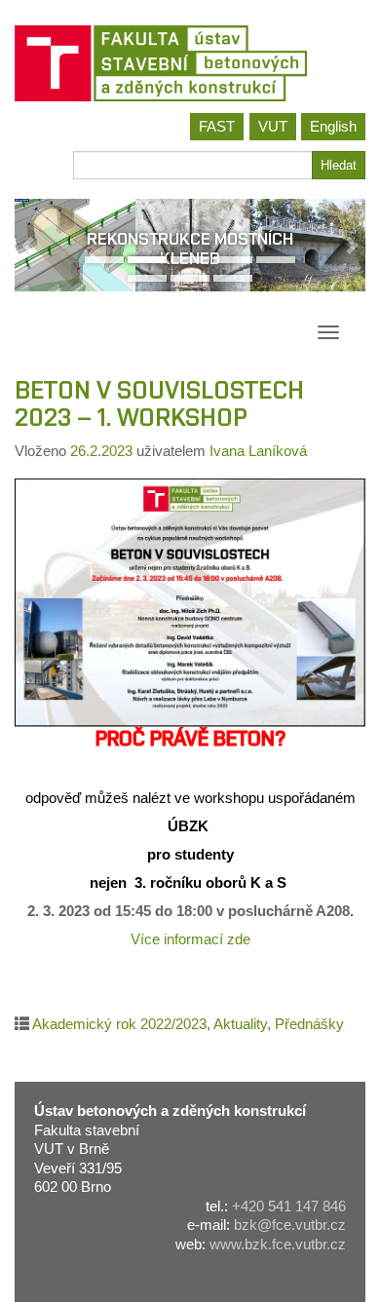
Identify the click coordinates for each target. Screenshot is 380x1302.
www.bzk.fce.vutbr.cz (277, 1244)
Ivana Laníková (258, 450)
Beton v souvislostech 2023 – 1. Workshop (159, 404)
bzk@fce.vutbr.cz (290, 1224)
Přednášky (309, 1023)
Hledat (339, 165)
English (333, 126)
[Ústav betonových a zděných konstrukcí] (190, 63)
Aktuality (240, 1023)
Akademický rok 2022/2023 (119, 1023)
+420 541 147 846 (289, 1206)
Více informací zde (190, 939)
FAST (217, 126)
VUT (272, 126)
